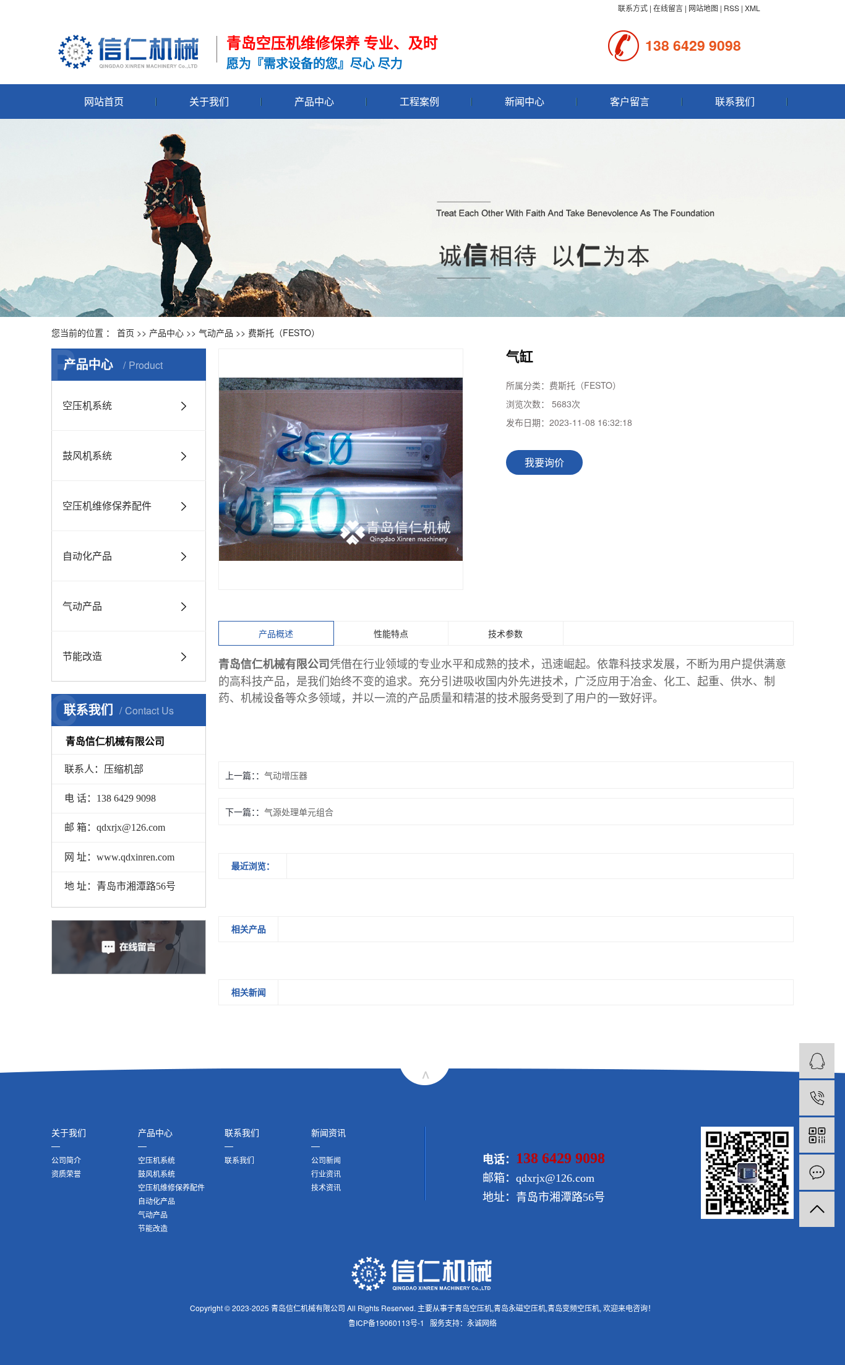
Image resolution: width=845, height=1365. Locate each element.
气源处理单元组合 (298, 811)
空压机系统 (87, 405)
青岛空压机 (473, 1307)
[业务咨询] (816, 1060)
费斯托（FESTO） (284, 332)
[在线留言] (816, 1172)
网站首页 (104, 101)
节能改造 (82, 656)
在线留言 (668, 7)
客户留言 (630, 101)
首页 (125, 332)
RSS (731, 7)
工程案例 (419, 101)
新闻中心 (524, 101)
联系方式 (633, 7)
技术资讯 (326, 1187)
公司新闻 (326, 1160)
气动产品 (216, 332)
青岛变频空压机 (573, 1307)
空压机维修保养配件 (107, 505)
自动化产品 (87, 555)
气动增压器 (285, 775)
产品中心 (314, 101)
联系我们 (735, 101)
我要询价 (544, 462)
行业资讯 (326, 1173)
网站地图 (703, 7)
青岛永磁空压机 (520, 1307)
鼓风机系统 (87, 455)
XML (752, 7)
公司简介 (66, 1160)
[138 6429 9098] (816, 1098)
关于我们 (209, 101)
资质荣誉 (66, 1173)
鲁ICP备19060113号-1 (386, 1322)
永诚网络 (482, 1322)
